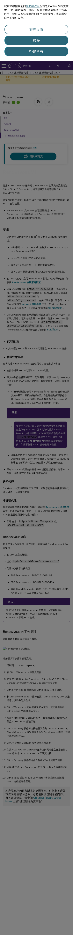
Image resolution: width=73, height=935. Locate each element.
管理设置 (36, 29)
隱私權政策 (33, 6)
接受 (36, 40)
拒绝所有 (36, 51)
